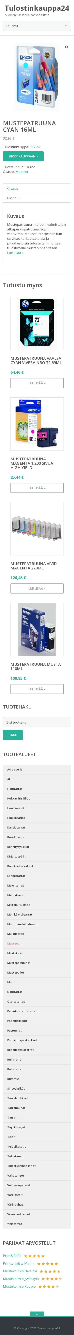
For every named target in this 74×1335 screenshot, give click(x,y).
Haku (12, 735)
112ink (35, 147)
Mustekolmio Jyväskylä (21, 1278)
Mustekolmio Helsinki (20, 1271)
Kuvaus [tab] (12, 188)
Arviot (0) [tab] (14, 198)
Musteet (21, 171)
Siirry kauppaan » (23, 156)
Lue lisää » (15, 252)
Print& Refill (12, 1255)
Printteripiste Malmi (19, 1263)
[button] (67, 47)
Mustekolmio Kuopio (19, 1286)
